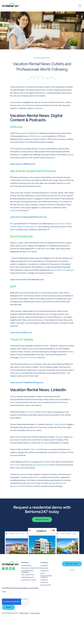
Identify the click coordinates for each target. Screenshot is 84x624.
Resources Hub (45, 585)
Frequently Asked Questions (46, 576)
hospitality (14, 210)
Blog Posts (45, 58)
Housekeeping (26, 565)
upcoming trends (40, 465)
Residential (44, 568)
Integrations (44, 570)
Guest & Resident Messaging (27, 571)
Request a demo (42, 519)
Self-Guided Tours (27, 575)
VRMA (35, 477)
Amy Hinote (30, 412)
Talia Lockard (35, 449)
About (42, 573)
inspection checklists (28, 357)
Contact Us (44, 582)
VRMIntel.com (35, 136)
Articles (37, 58)
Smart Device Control (28, 580)
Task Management (27, 577)
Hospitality (44, 565)
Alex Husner (15, 465)
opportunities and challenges (62, 270)
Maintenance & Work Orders (30, 568)
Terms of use (24, 613)
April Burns (59, 437)
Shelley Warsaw (60, 424)
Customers (44, 580)
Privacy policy (35, 613)
